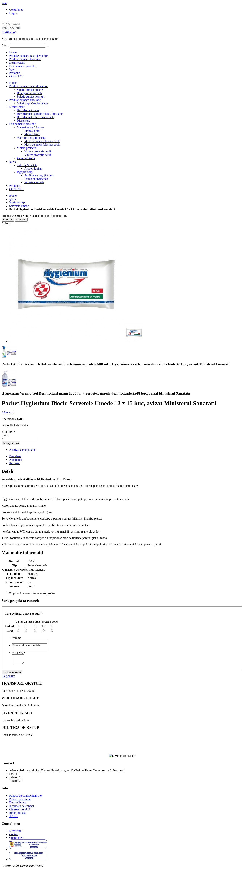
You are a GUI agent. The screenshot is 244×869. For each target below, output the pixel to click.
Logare (13, 13)
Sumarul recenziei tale (26, 645)
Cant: (5, 435)
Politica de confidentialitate (25, 795)
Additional (15, 459)
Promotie (14, 72)
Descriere (15, 456)
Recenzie (18, 652)
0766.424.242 (31, 780)
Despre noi (15, 830)
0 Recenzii (8, 412)
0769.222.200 (31, 777)
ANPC (13, 816)
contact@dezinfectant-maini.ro (36, 773)
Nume (16, 637)
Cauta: (5, 45)
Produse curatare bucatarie (25, 59)
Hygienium (8, 676)
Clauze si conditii (19, 809)
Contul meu (16, 9)
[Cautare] (47, 46)
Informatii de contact (21, 805)
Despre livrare (17, 802)
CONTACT (16, 76)
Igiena (13, 69)
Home (13, 195)
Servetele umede (19, 205)
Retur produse (17, 812)
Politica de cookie (19, 799)
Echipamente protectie (22, 66)
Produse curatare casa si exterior (28, 55)
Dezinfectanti (17, 62)
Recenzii (14, 463)
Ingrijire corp (17, 202)
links (4, 3)
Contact (13, 834)
